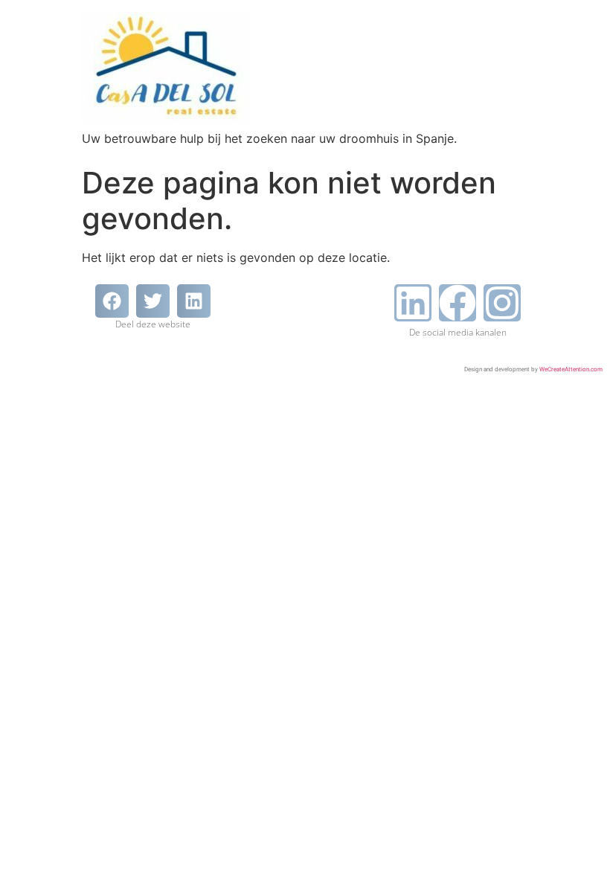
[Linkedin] (412, 302)
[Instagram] (502, 302)
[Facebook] (457, 302)
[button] (112, 301)
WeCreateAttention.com (571, 369)
